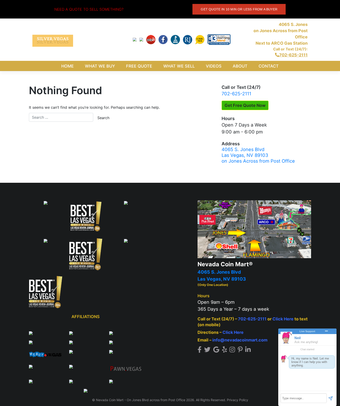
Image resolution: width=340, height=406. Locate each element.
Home (67, 66)
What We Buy (100, 66)
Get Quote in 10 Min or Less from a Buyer (239, 9)
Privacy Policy (237, 400)
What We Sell (179, 66)
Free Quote (139, 66)
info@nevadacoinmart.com (239, 340)
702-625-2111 (236, 93)
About (240, 66)
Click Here (283, 318)
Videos (214, 66)
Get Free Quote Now (245, 105)
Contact (269, 66)
